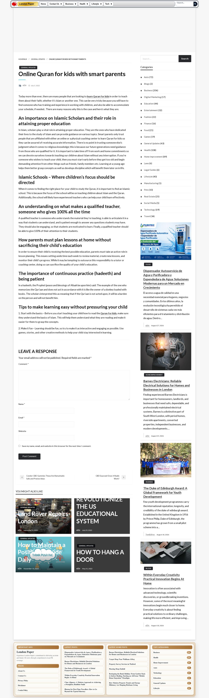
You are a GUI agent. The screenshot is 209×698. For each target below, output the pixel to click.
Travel (147, 216)
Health (82, 4)
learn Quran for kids (98, 96)
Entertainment (151, 110)
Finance (147, 123)
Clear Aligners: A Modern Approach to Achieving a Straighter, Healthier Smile (83, 683)
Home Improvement (153, 156)
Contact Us (54, 4)
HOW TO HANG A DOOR (100, 555)
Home (43, 4)
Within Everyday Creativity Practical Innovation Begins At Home (163, 579)
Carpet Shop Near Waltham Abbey (122, 659)
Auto (146, 77)
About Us (21, 671)
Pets (146, 189)
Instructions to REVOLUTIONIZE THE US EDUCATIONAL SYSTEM (99, 506)
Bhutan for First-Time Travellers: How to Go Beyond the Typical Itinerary (81, 690)
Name (21, 404)
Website (22, 431)
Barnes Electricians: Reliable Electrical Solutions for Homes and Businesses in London (166, 385)
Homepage (22, 59)
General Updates (38, 59)
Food (146, 130)
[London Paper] (14, 4)
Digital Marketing (152, 97)
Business (69, 4)
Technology (149, 209)
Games (147, 136)
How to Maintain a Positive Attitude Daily (41, 552)
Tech (107, 4)
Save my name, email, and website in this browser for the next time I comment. (56, 446)
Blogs (147, 84)
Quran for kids (109, 313)
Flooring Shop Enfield (117, 669)
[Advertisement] (104, 31)
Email (21, 417)
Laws (146, 163)
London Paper (26, 4)
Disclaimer (22, 685)
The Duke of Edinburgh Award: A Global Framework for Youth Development (165, 492)
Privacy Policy (23, 680)
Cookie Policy (23, 690)
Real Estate (149, 196)
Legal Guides (150, 170)
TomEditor (150, 534)
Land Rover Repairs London (43, 517)
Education (149, 103)
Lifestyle (95, 4)
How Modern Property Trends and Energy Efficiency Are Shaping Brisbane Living (124, 684)
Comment (23, 364)
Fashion (148, 117)
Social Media (150, 203)
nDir (25, 85)
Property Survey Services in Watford (122, 664)
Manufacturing (151, 183)
